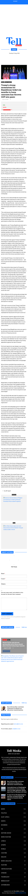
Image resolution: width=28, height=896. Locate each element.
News (2, 82)
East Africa (5, 817)
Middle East (5, 881)
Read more (6, 651)
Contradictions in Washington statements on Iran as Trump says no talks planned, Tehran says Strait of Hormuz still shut (17, 790)
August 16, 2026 (7, 648)
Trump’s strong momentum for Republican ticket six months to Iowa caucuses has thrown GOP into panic (11, 91)
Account (15, 1)
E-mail (3, 578)
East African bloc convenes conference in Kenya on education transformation (15, 708)
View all (24, 627)
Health (3, 857)
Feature (4, 865)
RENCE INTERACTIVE (20, 892)
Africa (3, 841)
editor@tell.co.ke (18, 724)
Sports (3, 845)
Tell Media (14, 750)
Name (3, 573)
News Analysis (8, 82)
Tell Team (14, 567)
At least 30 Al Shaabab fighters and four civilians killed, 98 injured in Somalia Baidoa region (16, 797)
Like (4, 105)
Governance (5, 885)
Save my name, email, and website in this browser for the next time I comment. (12, 593)
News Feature (6, 837)
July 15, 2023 (5, 99)
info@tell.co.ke (16, 728)
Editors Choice (6, 833)
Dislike (4, 107)
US (2, 829)
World (3, 849)
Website (3, 584)
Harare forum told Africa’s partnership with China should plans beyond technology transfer (14, 644)
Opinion (3, 873)
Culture (4, 853)
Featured (5, 639)
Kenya (3, 821)
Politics (4, 813)
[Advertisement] (14, 20)
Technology (5, 877)
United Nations (6, 869)
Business (4, 825)
